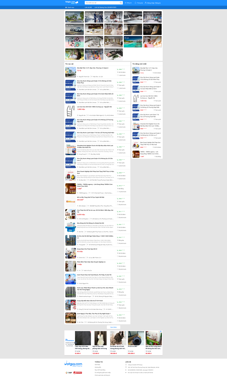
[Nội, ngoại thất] (113, 41)
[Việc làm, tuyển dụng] (94, 17)
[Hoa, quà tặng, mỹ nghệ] (113, 54)
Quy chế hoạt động (100, 370)
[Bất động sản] (74, 17)
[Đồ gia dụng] (94, 29)
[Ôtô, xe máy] (74, 29)
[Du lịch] (133, 41)
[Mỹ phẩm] (74, 41)
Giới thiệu (97, 364)
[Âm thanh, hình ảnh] (133, 29)
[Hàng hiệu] (152, 29)
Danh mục (70, 7)
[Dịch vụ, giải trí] (113, 17)
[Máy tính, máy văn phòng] (152, 17)
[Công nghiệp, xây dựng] (94, 41)
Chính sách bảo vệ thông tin (102, 375)
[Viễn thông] (133, 17)
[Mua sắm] (152, 41)
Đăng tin (129, 3)
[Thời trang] (113, 29)
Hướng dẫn (98, 367)
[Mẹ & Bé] (74, 54)
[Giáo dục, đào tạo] (94, 54)
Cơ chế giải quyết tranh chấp (103, 372)
